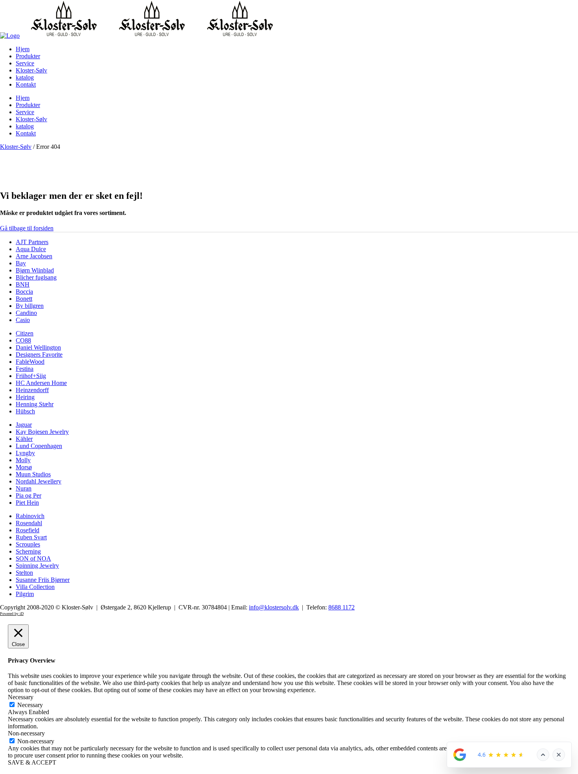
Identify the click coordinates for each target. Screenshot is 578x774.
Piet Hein (27, 502)
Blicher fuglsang (36, 277)
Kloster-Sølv (15, 146)
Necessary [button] (20, 697)
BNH (22, 284)
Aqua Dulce (31, 249)
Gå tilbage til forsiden (26, 228)
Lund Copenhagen (39, 446)
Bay (21, 263)
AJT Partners (32, 242)
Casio (23, 320)
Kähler (24, 438)
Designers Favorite (39, 354)
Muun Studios (33, 474)
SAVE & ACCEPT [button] (32, 762)
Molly (23, 460)
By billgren (30, 305)
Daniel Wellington (38, 347)
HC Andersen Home (41, 383)
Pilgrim (25, 594)
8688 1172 (341, 607)
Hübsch (25, 411)
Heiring (25, 397)
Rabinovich (30, 516)
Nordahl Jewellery (38, 481)
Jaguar (24, 424)
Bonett (24, 298)
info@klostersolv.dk (274, 607)
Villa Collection (35, 586)
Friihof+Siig (31, 375)
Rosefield (27, 530)
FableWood (30, 361)
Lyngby (25, 453)
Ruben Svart (31, 537)
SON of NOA (33, 558)
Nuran (23, 488)
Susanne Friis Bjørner (43, 579)
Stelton (24, 572)
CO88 (23, 340)
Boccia (24, 291)
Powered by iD (12, 613)
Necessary (30, 705)
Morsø (24, 467)
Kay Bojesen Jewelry (42, 431)
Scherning (28, 551)
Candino (26, 312)
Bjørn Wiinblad (35, 270)
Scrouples (28, 544)
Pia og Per (28, 495)
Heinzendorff (32, 390)
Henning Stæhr (34, 404)
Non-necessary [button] (26, 733)
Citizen (24, 333)
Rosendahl (29, 523)
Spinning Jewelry (37, 565)
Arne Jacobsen (34, 256)
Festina (24, 368)
